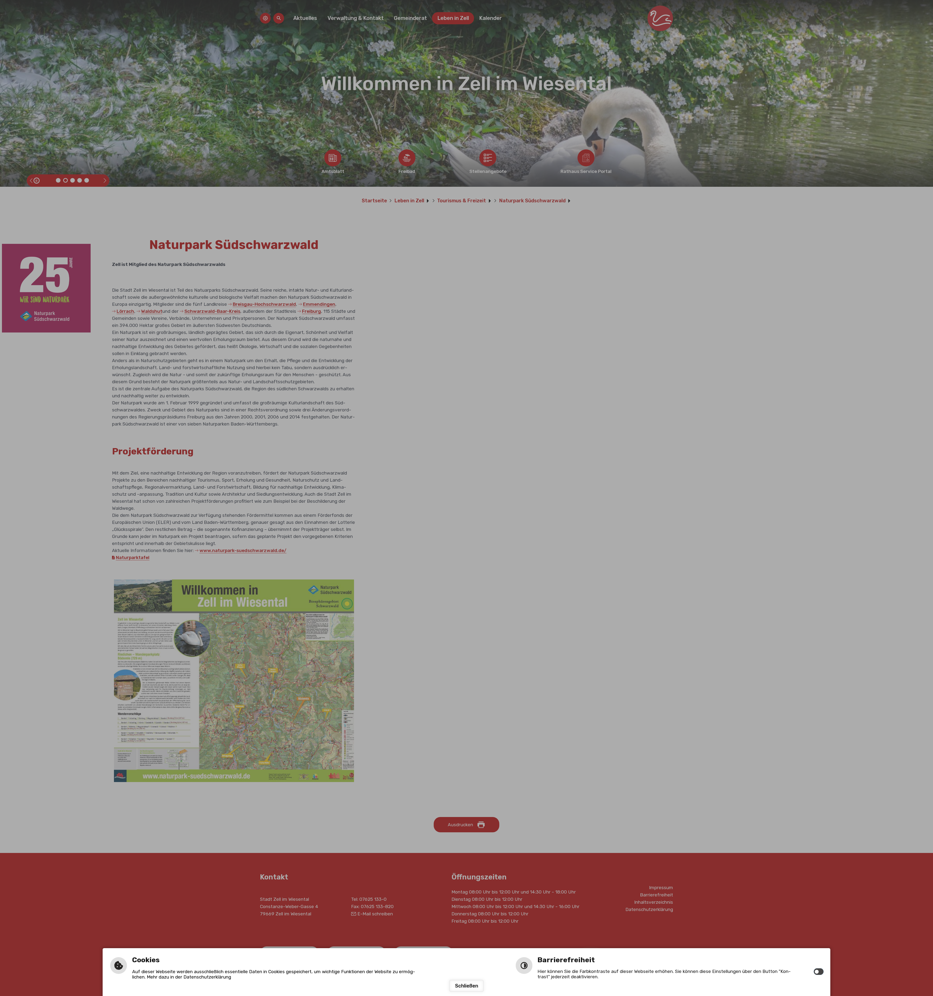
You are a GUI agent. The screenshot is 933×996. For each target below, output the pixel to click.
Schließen (466, 986)
